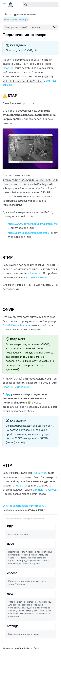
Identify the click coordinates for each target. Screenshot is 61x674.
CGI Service (39, 472)
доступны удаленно (22, 429)
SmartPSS (8, 67)
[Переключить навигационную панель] (5, 5)
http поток (21, 485)
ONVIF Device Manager (17, 325)
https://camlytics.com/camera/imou (28, 232)
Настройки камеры (35, 277)
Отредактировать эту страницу (26, 505)
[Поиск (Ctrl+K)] (40, 4)
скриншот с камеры (45, 489)
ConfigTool (23, 386)
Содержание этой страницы (22, 27)
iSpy (7, 394)
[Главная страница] (6, 14)
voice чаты (34, 273)
